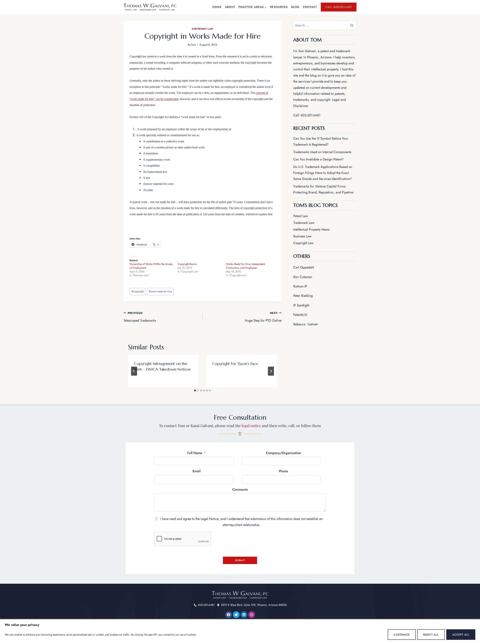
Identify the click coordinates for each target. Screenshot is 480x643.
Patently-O (300, 314)
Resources (279, 7)
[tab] (195, 390)
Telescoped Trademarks (140, 317)
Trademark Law (303, 222)
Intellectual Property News (311, 229)
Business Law (302, 236)
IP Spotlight (301, 305)
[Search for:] (324, 25)
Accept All (460, 634)
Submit (240, 560)
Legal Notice (209, 518)
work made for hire (160, 291)
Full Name (194, 452)
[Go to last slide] (134, 371)
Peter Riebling (303, 295)
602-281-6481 (310, 115)
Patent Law (300, 216)
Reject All (431, 634)
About (230, 7)
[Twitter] (236, 614)
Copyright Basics (187, 264)
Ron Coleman (302, 276)
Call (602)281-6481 (339, 7)
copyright (137, 291)
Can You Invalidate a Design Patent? (318, 159)
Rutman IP (300, 286)
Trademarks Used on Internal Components (322, 152)
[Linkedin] (244, 614)
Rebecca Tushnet (305, 324)
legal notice (251, 425)
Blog (295, 7)
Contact (310, 7)
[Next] (271, 371)
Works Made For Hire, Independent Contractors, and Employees (245, 266)
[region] (240, 631)
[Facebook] (228, 614)
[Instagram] (251, 614)
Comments (240, 489)
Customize (402, 634)
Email (196, 471)
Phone (283, 471)
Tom (193, 45)
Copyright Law (202, 29)
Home (217, 7)
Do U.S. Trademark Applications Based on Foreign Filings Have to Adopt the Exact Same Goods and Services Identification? (322, 172)
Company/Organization (283, 452)
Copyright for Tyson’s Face (235, 363)
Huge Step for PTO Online (263, 317)
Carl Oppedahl (303, 267)
